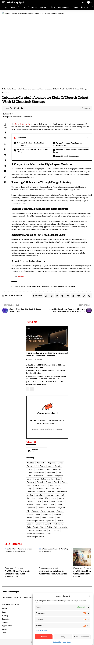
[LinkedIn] (36, 450)
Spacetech (50, 521)
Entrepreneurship (47, 479)
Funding (30, 359)
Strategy (30, 524)
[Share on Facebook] (5, 132)
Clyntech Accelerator (23, 124)
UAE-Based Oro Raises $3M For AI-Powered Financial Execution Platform (47, 354)
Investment (60, 495)
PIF (28, 511)
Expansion (30, 482)
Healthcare (31, 492)
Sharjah (51, 517)
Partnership (51, 508)
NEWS (38, 505)
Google (29, 488)
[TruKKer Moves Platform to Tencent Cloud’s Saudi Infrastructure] (20, 557)
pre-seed (51, 511)
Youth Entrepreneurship (35, 537)
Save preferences (81, 637)
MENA (46, 501)
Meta (53, 501)
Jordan (40, 498)
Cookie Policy (57, 642)
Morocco (30, 505)
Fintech (56, 482)
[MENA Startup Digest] (15, 2)
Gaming (44, 485)
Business (30, 469)
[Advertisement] (47, 71)
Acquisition (52, 463)
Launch (61, 498)
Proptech (30, 514)
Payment (61, 508)
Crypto (29, 472)
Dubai (29, 476)
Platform (35, 511)
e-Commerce (38, 476)
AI (36, 466)
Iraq (33, 498)
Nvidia (45, 505)
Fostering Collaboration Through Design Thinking (32, 151)
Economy (49, 476)
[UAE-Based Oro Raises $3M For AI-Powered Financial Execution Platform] (47, 338)
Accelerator (26, 286)
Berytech (21, 276)
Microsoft (61, 501)
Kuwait (53, 498)
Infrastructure (62, 492)
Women (56, 530)
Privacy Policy (67, 642)
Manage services (41, 630)
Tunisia (49, 527)
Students (39, 524)
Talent (35, 527)
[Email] (5, 171)
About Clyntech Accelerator (67, 156)
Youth (50, 533)
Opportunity (31, 508)
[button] (89, 596)
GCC (51, 485)
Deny (63, 637)
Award (50, 466)
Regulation (57, 514)
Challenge (39, 469)
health (59, 488)
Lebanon (71, 286)
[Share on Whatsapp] (5, 143)
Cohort (48, 469)
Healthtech (41, 492)
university (63, 527)
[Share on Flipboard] (14, 108)
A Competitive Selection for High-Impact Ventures (29, 144)
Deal (59, 472)
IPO (28, 498)
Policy (43, 511)
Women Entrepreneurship (36, 533)
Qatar (38, 514)
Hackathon (50, 488)
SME (58, 517)
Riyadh (37, 517)
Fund (28, 485)
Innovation (39, 495)
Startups (60, 521)
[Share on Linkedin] (5, 149)
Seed (44, 517)
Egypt (37, 479)
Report (29, 517)
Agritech (30, 466)
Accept (44, 637)
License (38, 501)
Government (39, 488)
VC (50, 530)
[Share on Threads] (5, 165)
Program (60, 511)
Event (58, 479)
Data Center (51, 472)
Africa (60, 463)
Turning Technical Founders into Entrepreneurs (67, 144)
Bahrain (58, 466)
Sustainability (58, 524)
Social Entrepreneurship (35, 521)
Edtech (29, 479)
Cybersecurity (39, 472)
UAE (55, 527)
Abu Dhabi (30, 463)
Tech (42, 527)
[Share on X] (11, 108)
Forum (64, 482)
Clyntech (53, 286)
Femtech (40, 482)
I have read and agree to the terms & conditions (47, 429)
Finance (48, 482)
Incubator (51, 492)
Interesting (49, 495)
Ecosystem (6, 93)
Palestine (41, 508)
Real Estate (47, 514)
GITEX (57, 485)
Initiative (30, 495)
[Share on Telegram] (5, 160)
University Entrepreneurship (36, 530)
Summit (48, 524)
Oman (52, 505)
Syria (29, 527)
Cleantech (45, 286)
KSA (46, 498)
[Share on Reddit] (5, 154)
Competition (57, 469)
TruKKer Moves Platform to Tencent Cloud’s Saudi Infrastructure (17, 574)
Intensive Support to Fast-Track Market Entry (71, 151)
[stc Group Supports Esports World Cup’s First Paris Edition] (54, 557)
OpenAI (59, 505)
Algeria (42, 466)
